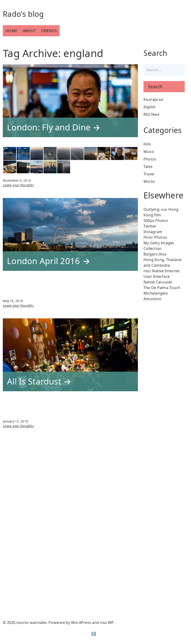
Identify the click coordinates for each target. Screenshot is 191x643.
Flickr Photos (155, 237)
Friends (49, 30)
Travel (148, 174)
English (149, 106)
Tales (148, 166)
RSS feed (151, 114)
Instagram (152, 231)
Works (149, 181)
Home (11, 30)
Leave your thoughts (18, 233)
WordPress (81, 622)
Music (148, 151)
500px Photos (155, 220)
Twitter (150, 226)
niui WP (106, 622)
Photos (150, 159)
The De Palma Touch (162, 287)
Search (155, 86)
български (153, 99)
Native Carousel (157, 282)
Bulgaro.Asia (154, 254)
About (29, 30)
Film (147, 144)
